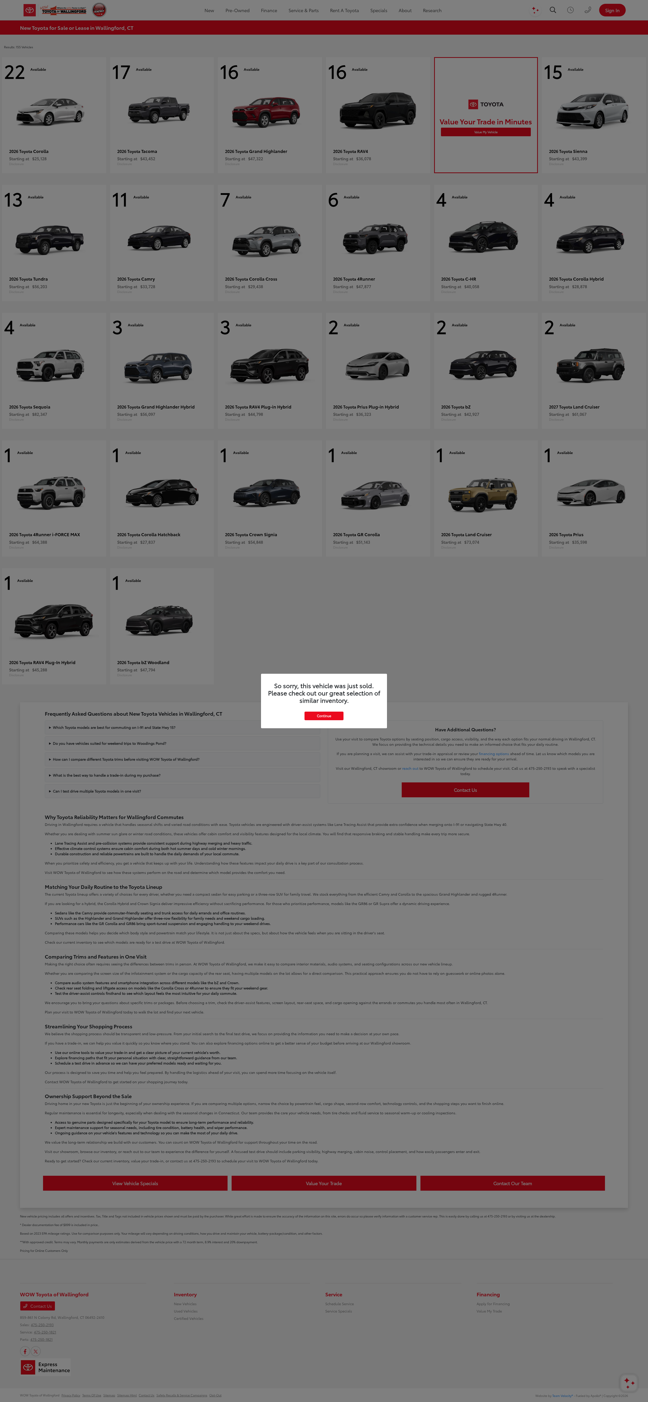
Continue (324, 715)
